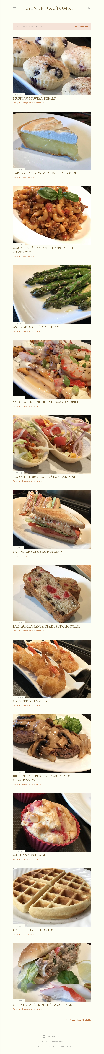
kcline (60, 1042)
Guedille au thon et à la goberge (42, 1005)
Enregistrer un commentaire (33, 103)
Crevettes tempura (30, 701)
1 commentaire (28, 934)
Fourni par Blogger (54, 1036)
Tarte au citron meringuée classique (46, 173)
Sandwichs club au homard (37, 551)
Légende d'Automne (47, 8)
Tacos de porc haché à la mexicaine (44, 477)
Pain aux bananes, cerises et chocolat (46, 626)
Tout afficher (81, 26)
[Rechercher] (89, 7)
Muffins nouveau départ (34, 98)
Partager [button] (16, 103)
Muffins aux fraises (30, 855)
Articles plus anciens (78, 1020)
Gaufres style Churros (33, 930)
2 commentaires (28, 177)
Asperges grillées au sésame (37, 327)
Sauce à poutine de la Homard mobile (46, 402)
